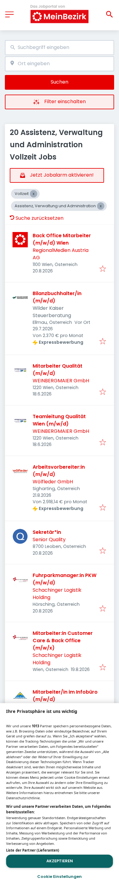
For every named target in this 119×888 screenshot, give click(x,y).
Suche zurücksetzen (39, 218)
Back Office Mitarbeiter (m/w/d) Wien (62, 239)
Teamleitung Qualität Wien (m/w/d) (59, 420)
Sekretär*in (47, 532)
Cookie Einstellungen (59, 876)
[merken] (102, 269)
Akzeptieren (59, 861)
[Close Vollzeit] (33, 193)
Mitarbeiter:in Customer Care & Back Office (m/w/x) (63, 640)
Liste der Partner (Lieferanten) (32, 850)
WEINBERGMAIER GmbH (61, 380)
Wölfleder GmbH (53, 481)
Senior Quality (49, 539)
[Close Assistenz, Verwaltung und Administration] (100, 206)
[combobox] (59, 47)
